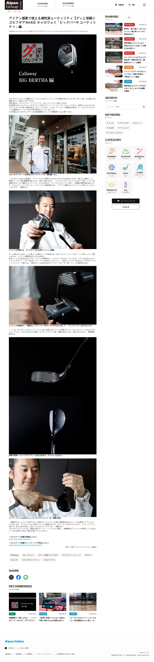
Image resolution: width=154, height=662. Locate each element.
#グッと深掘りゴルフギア (32, 31)
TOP (9, 11)
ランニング (124, 128)
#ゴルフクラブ (84, 31)
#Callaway (12, 31)
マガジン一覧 (16, 11)
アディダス (124, 123)
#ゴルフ (57, 31)
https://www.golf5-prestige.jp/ (20, 539)
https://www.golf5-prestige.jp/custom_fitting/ (25, 545)
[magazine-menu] (144, 5)
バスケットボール (115, 133)
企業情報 (8, 654)
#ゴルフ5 (62, 31)
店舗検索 (121, 5)
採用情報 (19, 654)
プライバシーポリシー (44, 654)
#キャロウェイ (19, 31)
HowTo (111, 128)
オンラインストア (128, 201)
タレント (138, 123)
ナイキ (111, 123)
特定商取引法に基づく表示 (66, 654)
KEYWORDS (68, 4)
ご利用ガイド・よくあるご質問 (18, 648)
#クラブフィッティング (47, 31)
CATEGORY (42, 5)
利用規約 (29, 654)
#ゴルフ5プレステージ (72, 31)
